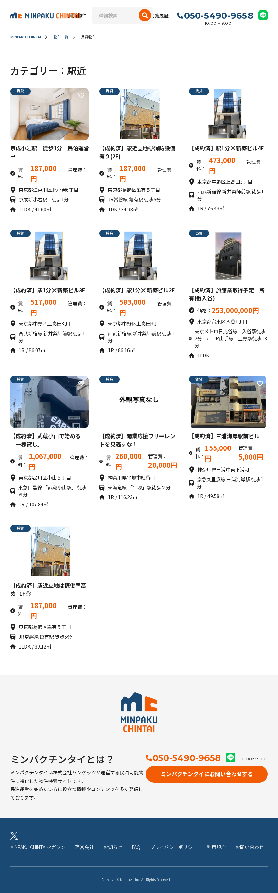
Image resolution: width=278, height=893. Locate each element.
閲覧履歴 (159, 15)
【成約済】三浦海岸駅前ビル (224, 436)
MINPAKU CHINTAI (25, 36)
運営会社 (84, 847)
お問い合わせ (249, 847)
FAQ (136, 847)
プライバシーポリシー (173, 847)
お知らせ (112, 847)
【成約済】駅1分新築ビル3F (47, 290)
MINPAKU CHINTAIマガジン (37, 847)
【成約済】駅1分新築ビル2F (136, 290)
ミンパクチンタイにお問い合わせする (207, 774)
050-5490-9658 (187, 757)
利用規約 (216, 847)
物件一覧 (61, 36)
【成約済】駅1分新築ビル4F (226, 148)
